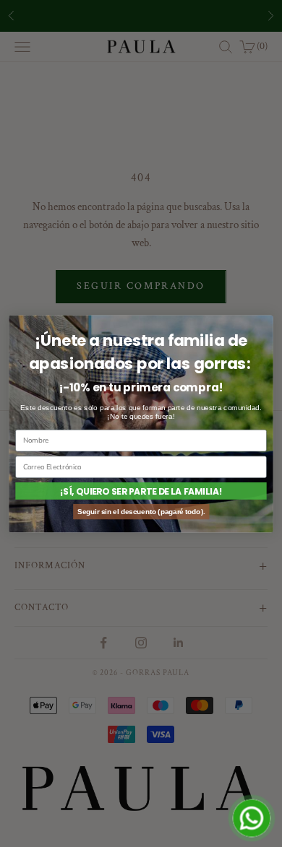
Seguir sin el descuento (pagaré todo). (141, 511)
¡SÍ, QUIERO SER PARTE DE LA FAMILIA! (141, 491)
